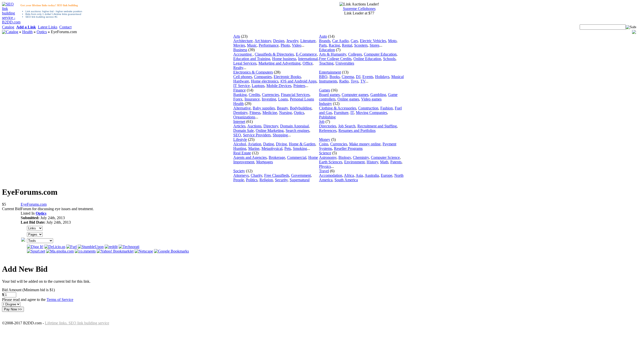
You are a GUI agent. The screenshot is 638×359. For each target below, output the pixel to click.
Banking (240, 94)
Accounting (243, 54)
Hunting (239, 148)
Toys (354, 81)
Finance (239, 90)
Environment (354, 162)
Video (296, 45)
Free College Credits (335, 59)
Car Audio (340, 41)
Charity (256, 175)
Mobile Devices (278, 86)
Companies (263, 77)
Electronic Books (287, 77)
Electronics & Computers (253, 72)
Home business (284, 59)
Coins (323, 144)
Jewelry (292, 41)
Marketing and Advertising (279, 63)
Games (324, 90)
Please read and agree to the (37, 299)
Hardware (241, 81)
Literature (308, 41)
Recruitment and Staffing (377, 126)
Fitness (254, 112)
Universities (344, 63)
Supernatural (300, 180)
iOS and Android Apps (298, 81)
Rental (347, 45)
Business (240, 50)
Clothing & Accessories (337, 108)
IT (352, 112)
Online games (348, 99)
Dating (268, 144)
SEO (237, 135)
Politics (251, 180)
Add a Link (26, 27)
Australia (372, 175)
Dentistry (240, 112)
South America (346, 180)
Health (27, 32)
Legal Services (244, 63)
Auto (323, 36)
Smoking (300, 148)
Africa (349, 175)
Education (327, 50)
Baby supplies (264, 108)
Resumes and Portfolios (357, 130)
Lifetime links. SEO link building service (77, 323)
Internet (239, 121)
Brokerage (277, 157)
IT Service (241, 86)
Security (281, 180)
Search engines (297, 130)
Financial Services (295, 94)
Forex (237, 99)
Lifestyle (240, 139)
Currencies (270, 94)
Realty (238, 68)
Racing (334, 45)
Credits (254, 94)
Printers (299, 86)
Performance (269, 45)
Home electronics (264, 81)
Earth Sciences (330, 162)
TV (362, 81)
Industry (325, 103)
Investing (269, 99)
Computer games (355, 94)
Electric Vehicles (373, 41)
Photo (285, 45)
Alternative (242, 108)
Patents (395, 162)
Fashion (386, 108)
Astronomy (327, 157)
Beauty (282, 108)
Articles (239, 126)
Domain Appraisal (294, 126)
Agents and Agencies (250, 157)
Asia (359, 175)
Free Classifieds (276, 175)
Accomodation (330, 175)
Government (301, 175)
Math (384, 162)
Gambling (378, 94)
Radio (344, 81)
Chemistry (361, 157)
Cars (354, 41)
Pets (287, 148)
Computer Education (380, 54)
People (238, 180)
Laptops (258, 86)
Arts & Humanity (332, 54)
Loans (283, 99)
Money (324, 139)
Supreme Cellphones (359, 8)
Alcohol (239, 144)
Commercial (296, 157)
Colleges (355, 54)
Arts (236, 36)
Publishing (327, 117)
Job (321, 121)
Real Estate (242, 153)
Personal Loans (302, 99)
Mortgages (264, 162)
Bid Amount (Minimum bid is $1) (28, 290)
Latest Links (47, 27)
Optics (42, 32)
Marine (253, 148)
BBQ (323, 77)
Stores (374, 45)
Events (367, 77)
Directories (327, 126)
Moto (392, 41)
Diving (281, 144)
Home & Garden (302, 144)
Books (334, 77)
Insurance (252, 99)
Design (278, 41)
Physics (325, 166)
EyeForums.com (34, 204)
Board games (329, 94)
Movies (239, 45)
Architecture (243, 41)
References (327, 130)
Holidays (382, 77)
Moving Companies (371, 112)
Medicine (269, 112)
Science (325, 153)
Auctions (254, 126)
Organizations (244, 117)
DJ (358, 77)
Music (252, 45)
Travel (324, 171)
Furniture (341, 112)
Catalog (8, 27)
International (308, 59)
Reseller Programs (348, 148)
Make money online (365, 144)
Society (239, 171)
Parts (323, 45)
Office (308, 63)
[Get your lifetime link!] (11, 22)
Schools (389, 59)
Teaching (326, 63)
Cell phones (242, 77)
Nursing (285, 112)
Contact (65, 27)
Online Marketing (270, 130)
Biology (344, 157)
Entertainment (330, 72)
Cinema (348, 77)
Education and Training (251, 59)
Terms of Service (60, 299)
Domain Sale (243, 130)
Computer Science (385, 157)
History (372, 162)
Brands (324, 41)
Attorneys (241, 175)
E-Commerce (306, 54)
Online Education (367, 59)
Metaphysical (271, 148)
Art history (262, 41)
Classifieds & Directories (274, 54)
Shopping (280, 135)
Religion (266, 180)
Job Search (346, 126)
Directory (270, 126)
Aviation (254, 144)
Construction (368, 108)
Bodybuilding (301, 108)
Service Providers (257, 135)
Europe (386, 175)
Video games (371, 99)
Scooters (361, 45)
